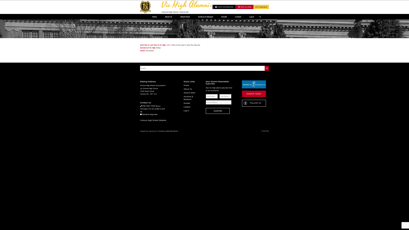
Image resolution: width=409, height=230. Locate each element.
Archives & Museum (188, 98)
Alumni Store (189, 92)
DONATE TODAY (253, 94)
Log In (186, 110)
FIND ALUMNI (245, 7)
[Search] (259, 16)
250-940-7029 (148, 106)
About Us (188, 89)
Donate (187, 103)
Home (186, 85)
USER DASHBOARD (225, 7)
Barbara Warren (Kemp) (156, 28)
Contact (187, 107)
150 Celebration (261, 7)
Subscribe (218, 111)
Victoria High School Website (153, 120)
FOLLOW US (255, 103)
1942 (168, 45)
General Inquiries (149, 114)
